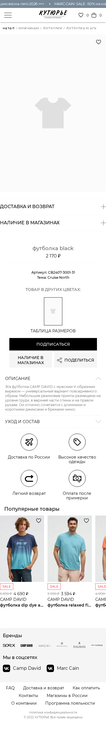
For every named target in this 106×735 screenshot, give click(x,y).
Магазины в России (67, 695)
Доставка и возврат (43, 688)
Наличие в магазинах (31, 360)
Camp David (27, 668)
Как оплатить (86, 688)
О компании (24, 703)
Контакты (28, 695)
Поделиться (79, 360)
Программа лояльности (70, 703)
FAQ (10, 688)
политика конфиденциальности (53, 712)
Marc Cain (68, 668)
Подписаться (53, 344)
